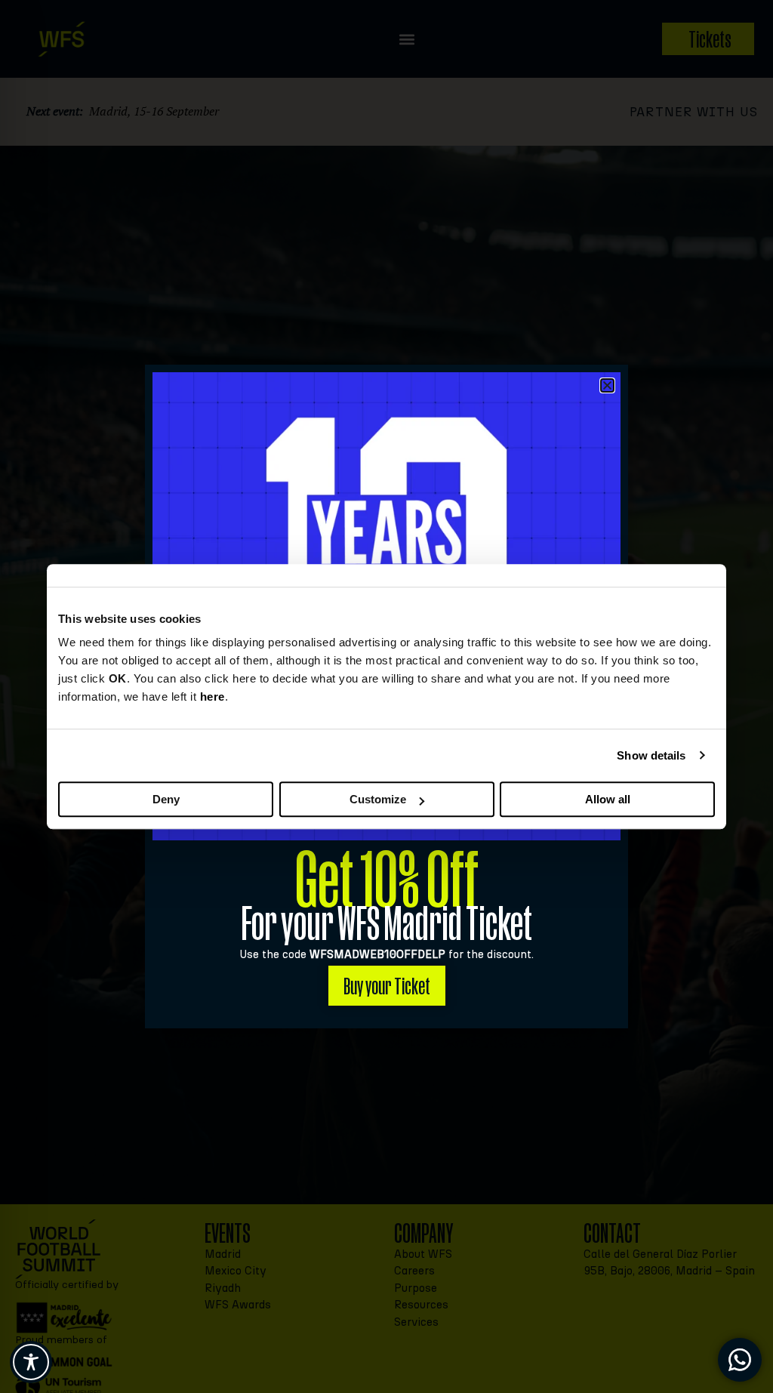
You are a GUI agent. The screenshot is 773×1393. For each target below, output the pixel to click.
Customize (378, 799)
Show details (651, 755)
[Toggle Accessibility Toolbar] (31, 1362)
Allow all (607, 799)
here (212, 696)
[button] (607, 385)
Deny (166, 799)
